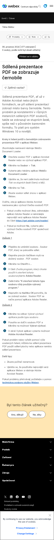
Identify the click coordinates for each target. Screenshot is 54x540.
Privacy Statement (25, 528)
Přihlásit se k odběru (28, 56)
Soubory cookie (10, 509)
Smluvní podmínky (11, 501)
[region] (27, 525)
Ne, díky (37, 414)
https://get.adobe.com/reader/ (32, 220)
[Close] (49, 515)
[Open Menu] (51, 6)
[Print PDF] (15, 56)
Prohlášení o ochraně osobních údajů (19, 505)
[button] (45, 6)
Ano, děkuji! (17, 414)
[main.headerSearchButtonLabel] (39, 5)
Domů (4, 18)
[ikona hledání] (39, 6)
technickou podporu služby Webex (20, 382)
